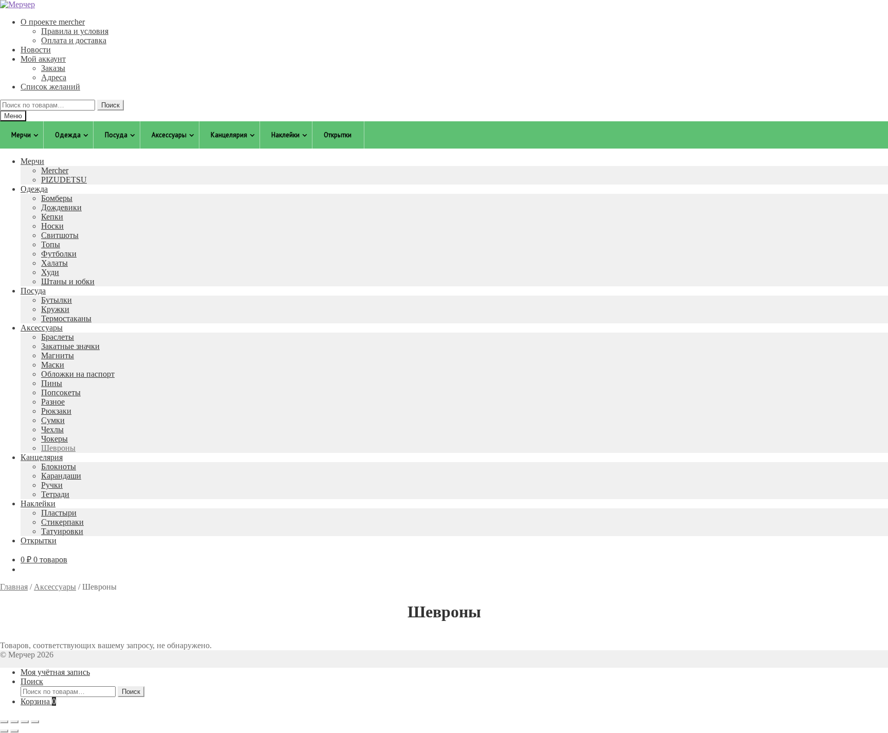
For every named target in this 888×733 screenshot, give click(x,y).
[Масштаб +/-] (4, 721)
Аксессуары (42, 327)
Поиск (110, 105)
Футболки (59, 253)
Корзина (38, 701)
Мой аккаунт (43, 58)
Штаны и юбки (68, 281)
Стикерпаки (62, 522)
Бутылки (56, 300)
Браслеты (57, 337)
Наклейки (38, 503)
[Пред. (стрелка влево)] (4, 730)
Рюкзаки (56, 411)
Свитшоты (60, 235)
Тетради (55, 494)
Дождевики (61, 207)
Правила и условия (74, 31)
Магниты (57, 355)
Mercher (54, 170)
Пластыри (59, 512)
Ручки (52, 485)
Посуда (33, 290)
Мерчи (32, 161)
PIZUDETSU (64, 179)
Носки (52, 226)
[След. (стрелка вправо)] (14, 730)
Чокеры (54, 438)
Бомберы (56, 198)
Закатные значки (70, 346)
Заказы (53, 68)
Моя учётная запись (55, 672)
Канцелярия (42, 457)
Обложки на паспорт (78, 374)
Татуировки (62, 531)
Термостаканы (66, 318)
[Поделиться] (25, 721)
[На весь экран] (14, 721)
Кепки (52, 216)
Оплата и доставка (73, 40)
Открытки (39, 540)
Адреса (53, 77)
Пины (51, 383)
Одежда (34, 189)
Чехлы (52, 429)
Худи (50, 272)
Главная (14, 586)
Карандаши (61, 475)
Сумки (53, 420)
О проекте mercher (53, 21)
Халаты (54, 263)
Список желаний (50, 86)
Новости (36, 49)
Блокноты (58, 466)
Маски (52, 364)
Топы (50, 244)
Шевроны (58, 448)
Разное (53, 401)
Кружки (55, 309)
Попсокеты (61, 392)
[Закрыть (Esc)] (35, 721)
